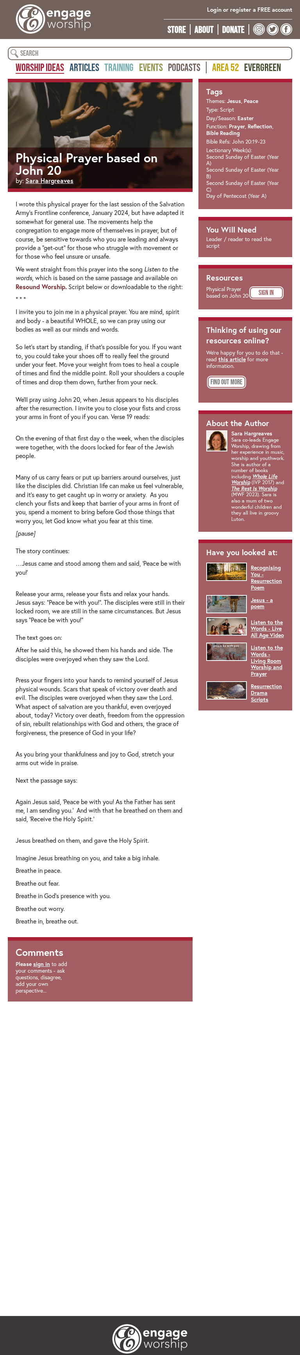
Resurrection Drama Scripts (266, 693)
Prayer (237, 126)
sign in (41, 964)
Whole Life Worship (254, 479)
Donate (233, 29)
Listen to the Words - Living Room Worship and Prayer (267, 660)
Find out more (227, 382)
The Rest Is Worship (254, 488)
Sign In (266, 293)
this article (232, 359)
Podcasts (184, 67)
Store (177, 29)
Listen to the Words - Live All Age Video (267, 629)
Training (119, 67)
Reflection (260, 126)
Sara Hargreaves (49, 180)
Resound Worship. (41, 286)
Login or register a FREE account (249, 9)
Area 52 (225, 67)
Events (151, 67)
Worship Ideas (40, 67)
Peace (251, 101)
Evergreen (262, 67)
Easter (246, 118)
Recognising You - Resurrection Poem (266, 577)
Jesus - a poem (262, 603)
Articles (84, 67)
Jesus (234, 101)
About (204, 29)
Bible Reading (223, 133)
